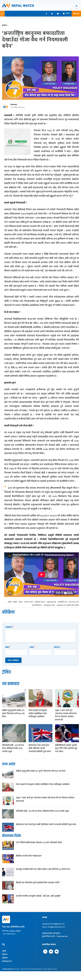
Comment (9, 627)
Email (32, 647)
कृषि (10, 602)
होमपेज (5, 25)
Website (57, 647)
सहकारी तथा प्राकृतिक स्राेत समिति (68, 605)
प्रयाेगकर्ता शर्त (6, 961)
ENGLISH (76, 13)
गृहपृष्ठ (4, 950)
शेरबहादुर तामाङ (50, 605)
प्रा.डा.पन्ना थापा (74, 602)
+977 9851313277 (9, 933)
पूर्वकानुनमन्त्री (52, 602)
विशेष (68, 14)
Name (7, 647)
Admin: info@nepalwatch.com (53, 926)
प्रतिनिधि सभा (63, 602)
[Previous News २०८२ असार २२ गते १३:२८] (5, 486)
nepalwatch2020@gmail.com (53, 923)
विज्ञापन (4, 954)
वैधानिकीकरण (37, 605)
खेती (15, 602)
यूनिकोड (5, 957)
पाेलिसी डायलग (40, 602)
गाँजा (21, 602)
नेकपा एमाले (29, 602)
